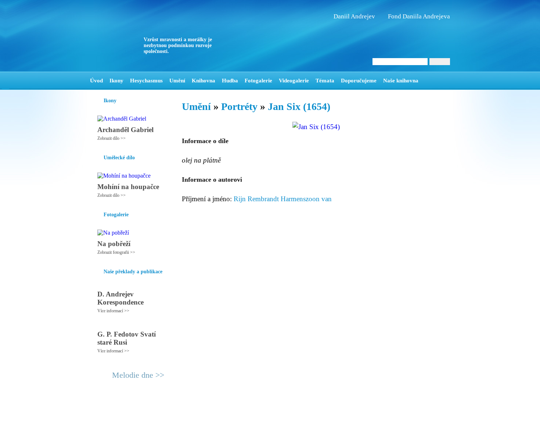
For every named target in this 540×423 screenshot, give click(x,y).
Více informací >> (113, 310)
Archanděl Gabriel (125, 130)
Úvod (96, 80)
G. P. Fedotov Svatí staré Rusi (126, 338)
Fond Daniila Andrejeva (419, 16)
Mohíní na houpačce (128, 187)
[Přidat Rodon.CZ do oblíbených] (443, 80)
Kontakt (253, 414)
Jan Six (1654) (299, 106)
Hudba (230, 80)
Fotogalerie (258, 80)
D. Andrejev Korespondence (120, 298)
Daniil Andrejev (354, 16)
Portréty (239, 106)
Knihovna (203, 80)
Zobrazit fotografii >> (116, 252)
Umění (177, 80)
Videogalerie (294, 80)
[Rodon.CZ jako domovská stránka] (432, 80)
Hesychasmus (146, 80)
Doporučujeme (359, 80)
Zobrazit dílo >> (111, 138)
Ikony (116, 80)
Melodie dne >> (138, 375)
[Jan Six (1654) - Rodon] (136, 35)
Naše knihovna (400, 80)
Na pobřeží (113, 244)
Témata (325, 80)
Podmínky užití (195, 414)
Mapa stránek (227, 414)
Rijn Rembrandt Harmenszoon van (283, 199)
